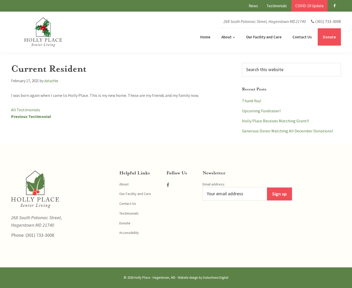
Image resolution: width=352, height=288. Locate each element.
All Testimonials (25, 109)
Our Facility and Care (135, 193)
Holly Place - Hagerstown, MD (154, 277)
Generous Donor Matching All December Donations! (287, 130)
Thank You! (251, 100)
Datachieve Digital (215, 277)
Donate (124, 223)
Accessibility (129, 232)
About (124, 184)
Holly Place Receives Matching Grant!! (275, 120)
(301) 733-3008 (39, 235)
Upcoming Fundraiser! (261, 110)
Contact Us (127, 203)
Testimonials (129, 213)
